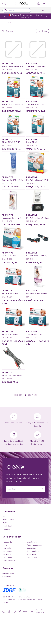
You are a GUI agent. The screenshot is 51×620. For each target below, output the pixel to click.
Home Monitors (33, 551)
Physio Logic (7, 526)
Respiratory (31, 554)
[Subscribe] (42, 489)
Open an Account (9, 573)
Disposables (7, 551)
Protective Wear (8, 560)
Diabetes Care (8, 542)
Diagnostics (31, 548)
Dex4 (4, 517)
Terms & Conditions (40, 611)
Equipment (6, 545)
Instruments (7, 554)
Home (4, 23)
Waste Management (34, 545)
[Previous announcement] (4, 16)
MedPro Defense (8, 520)
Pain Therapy (32, 557)
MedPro (5, 523)
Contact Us (6, 576)
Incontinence (32, 542)
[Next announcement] (46, 16)
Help (44, 10)
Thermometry (7, 557)
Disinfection (7, 548)
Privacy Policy (28, 611)
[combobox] (16, 10)
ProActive (6, 529)
